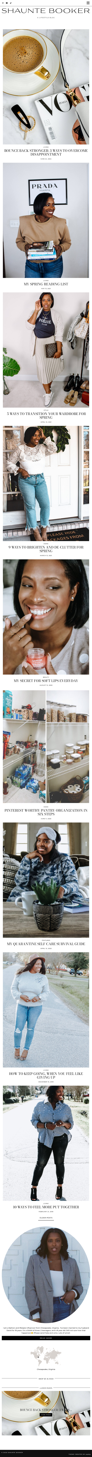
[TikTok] (10, 3)
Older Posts (46, 1218)
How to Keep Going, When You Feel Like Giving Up (46, 1075)
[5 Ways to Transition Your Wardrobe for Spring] (46, 350)
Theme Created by (80, 1454)
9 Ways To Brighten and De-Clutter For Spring (46, 549)
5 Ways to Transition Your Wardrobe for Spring (46, 415)
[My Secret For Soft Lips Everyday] (46, 617)
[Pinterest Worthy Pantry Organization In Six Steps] (46, 746)
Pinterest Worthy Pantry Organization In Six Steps (46, 812)
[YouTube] (7, 3)
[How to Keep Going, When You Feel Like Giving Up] (46, 1010)
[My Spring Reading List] (46, 220)
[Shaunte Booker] (46, 12)
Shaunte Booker (15, 1452)
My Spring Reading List (46, 284)
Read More (46, 1338)
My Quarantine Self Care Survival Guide (46, 944)
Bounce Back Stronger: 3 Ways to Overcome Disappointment (46, 152)
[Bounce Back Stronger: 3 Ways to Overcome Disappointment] (46, 86)
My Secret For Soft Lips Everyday (46, 681)
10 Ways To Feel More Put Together (46, 1207)
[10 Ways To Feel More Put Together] (46, 1143)
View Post (46, 1415)
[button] (89, 3)
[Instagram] (2, 3)
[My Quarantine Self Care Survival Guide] (46, 880)
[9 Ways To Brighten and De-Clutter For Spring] (46, 483)
